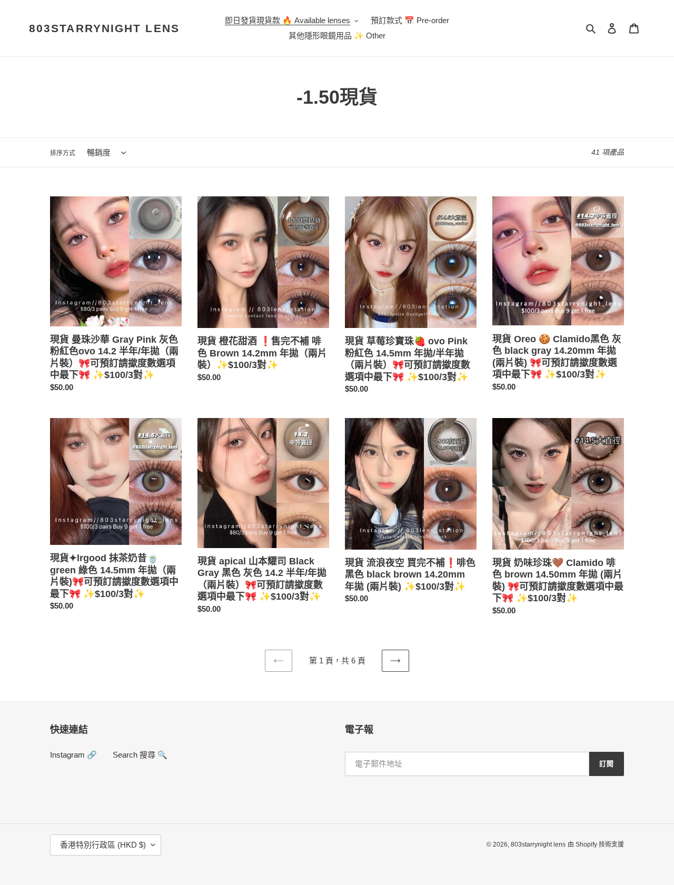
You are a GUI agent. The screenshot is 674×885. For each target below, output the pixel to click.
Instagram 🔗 (73, 754)
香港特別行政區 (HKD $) (103, 844)
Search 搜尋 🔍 (140, 754)
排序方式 (62, 153)
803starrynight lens (104, 28)
